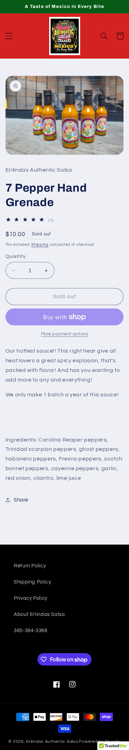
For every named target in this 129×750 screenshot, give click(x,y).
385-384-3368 (30, 630)
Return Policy (30, 565)
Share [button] (21, 500)
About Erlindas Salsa (39, 614)
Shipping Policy (32, 582)
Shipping (40, 244)
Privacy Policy (30, 598)
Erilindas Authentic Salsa (52, 741)
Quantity (15, 256)
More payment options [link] (64, 334)
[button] (9, 36)
